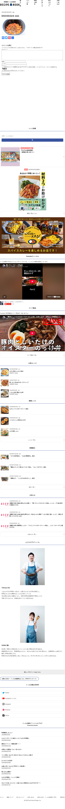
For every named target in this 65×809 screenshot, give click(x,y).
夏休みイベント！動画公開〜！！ (11, 744)
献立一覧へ (32, 487)
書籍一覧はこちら (32, 213)
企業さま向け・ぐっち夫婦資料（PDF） (47, 797)
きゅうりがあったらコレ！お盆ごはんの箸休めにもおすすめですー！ (21, 783)
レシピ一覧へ (32, 440)
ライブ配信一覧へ (32, 355)
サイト (3, 65)
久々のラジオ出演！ (7, 760)
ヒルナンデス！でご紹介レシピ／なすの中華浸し (15, 738)
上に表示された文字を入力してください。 (14, 70)
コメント (5, 49)
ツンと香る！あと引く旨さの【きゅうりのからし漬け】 (17, 755)
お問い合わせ (30, 797)
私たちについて (20, 797)
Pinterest (7, 710)
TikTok (7, 715)
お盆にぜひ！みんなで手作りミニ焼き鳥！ (14, 766)
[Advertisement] (32, 93)
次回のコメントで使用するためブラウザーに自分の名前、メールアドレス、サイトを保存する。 (31, 67)
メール (3, 63)
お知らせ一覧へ (32, 534)
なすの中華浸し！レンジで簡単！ (11, 777)
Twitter (7, 692)
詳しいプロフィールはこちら (32, 672)
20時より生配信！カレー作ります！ (12, 749)
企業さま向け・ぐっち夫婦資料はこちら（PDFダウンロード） (19, 679)
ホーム (2, 797)
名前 (3, 61)
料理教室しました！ (7, 732)
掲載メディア (10, 797)
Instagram (8, 704)
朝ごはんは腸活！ (7, 771)
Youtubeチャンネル (10, 698)
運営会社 (62, 797)
